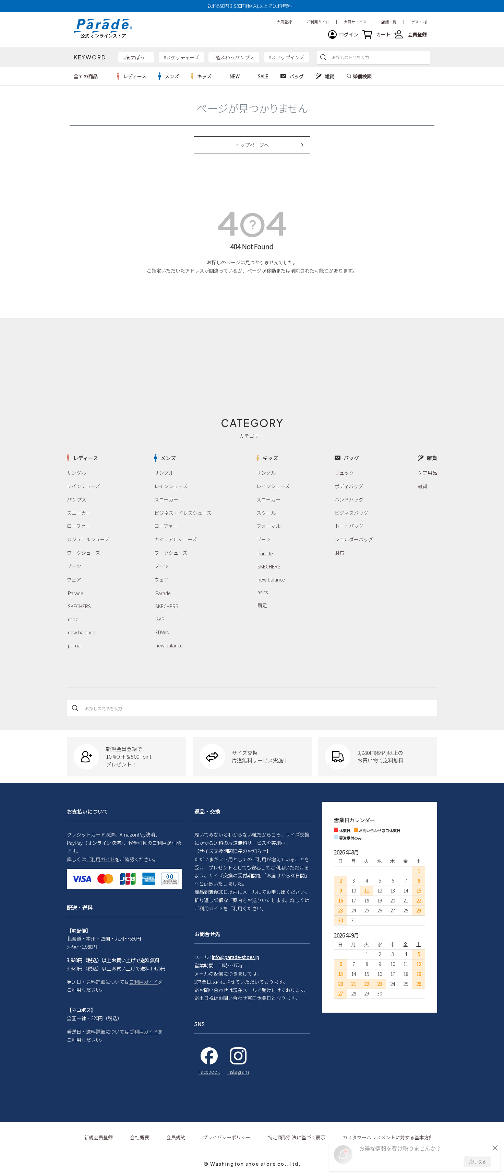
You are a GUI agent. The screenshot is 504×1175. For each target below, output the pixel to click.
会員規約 (175, 1137)
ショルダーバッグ (354, 539)
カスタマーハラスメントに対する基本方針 (388, 1137)
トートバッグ (349, 525)
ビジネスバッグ (351, 512)
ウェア (74, 579)
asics (262, 592)
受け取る (477, 1161)
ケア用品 (427, 472)
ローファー (79, 525)
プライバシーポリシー (227, 1137)
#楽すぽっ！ (136, 57)
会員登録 (417, 34)
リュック (344, 472)
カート (383, 34)
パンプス (76, 499)
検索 (323, 57)
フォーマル (268, 525)
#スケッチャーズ (181, 57)
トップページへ (252, 144)
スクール (266, 512)
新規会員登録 (98, 1137)
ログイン (348, 34)
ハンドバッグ (349, 499)
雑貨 (423, 486)
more (131, 76)
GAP (160, 619)
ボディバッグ (349, 486)
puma (74, 645)
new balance (81, 632)
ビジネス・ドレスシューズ (183, 512)
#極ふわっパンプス (233, 57)
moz (73, 619)
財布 (339, 552)
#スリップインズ (286, 57)
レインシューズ (83, 486)
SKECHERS (79, 606)
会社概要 (139, 1137)
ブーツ (74, 566)
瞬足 (262, 605)
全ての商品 (86, 76)
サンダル (76, 472)
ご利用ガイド (100, 859)
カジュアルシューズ (88, 539)
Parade (75, 593)
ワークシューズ (83, 552)
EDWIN (162, 632)
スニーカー (79, 512)
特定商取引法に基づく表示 (296, 1137)
